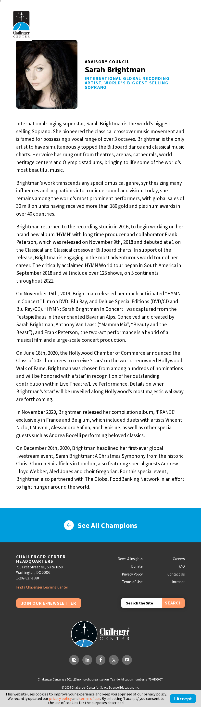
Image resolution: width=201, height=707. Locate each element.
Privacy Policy (132, 574)
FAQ (182, 566)
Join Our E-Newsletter (48, 603)
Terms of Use (132, 581)
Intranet (178, 581)
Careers (179, 558)
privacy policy (60, 698)
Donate (137, 566)
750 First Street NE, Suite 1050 (39, 567)
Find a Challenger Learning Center (42, 587)
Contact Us (176, 574)
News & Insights (130, 558)
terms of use (89, 698)
